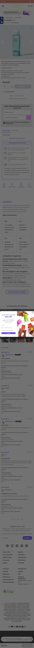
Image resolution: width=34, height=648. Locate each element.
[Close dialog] (33, 312)
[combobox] (2, 328)
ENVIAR (8, 333)
